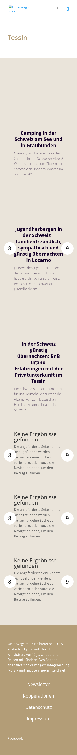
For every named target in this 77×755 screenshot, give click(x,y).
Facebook (15, 738)
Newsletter (38, 684)
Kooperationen (38, 696)
